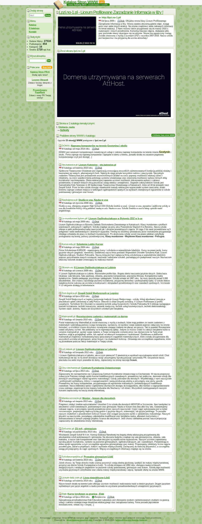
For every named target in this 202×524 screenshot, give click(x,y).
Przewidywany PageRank (40, 91)
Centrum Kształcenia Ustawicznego (101, 367)
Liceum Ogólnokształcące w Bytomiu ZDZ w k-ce (115, 218)
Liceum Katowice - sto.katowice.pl (97, 164)
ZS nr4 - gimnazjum (85, 428)
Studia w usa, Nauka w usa (93, 200)
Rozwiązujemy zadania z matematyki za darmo (102, 316)
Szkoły (64, 130)
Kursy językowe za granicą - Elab (86, 493)
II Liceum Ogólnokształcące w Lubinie (95, 267)
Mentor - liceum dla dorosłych (98, 398)
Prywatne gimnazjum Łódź (98, 456)
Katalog (32, 25)
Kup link (47, 67)
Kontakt (32, 32)
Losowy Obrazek (40, 80)
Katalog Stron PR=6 (40, 72)
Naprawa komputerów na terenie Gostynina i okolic (99, 145)
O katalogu (34, 28)
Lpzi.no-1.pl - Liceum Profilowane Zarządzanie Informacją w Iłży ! (111, 12)
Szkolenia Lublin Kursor (90, 244)
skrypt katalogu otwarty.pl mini (79, 520)
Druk (122, 21)
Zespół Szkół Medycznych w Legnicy (98, 293)
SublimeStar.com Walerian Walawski (131, 520)
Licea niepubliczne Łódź (96, 477)
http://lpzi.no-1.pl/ (111, 17)
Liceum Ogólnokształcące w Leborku (96, 349)
